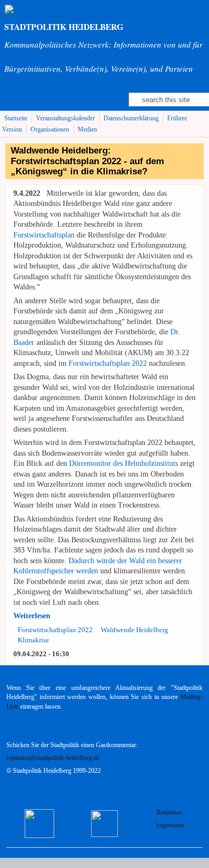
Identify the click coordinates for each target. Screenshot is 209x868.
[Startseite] (22, 10)
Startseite (15, 118)
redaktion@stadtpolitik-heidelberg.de (53, 758)
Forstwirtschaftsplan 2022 (108, 363)
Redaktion (170, 812)
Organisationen (50, 129)
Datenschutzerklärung (131, 118)
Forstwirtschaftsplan (43, 235)
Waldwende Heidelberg (134, 630)
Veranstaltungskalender (65, 118)
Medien (87, 129)
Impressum (170, 825)
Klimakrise (33, 640)
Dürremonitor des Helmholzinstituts (123, 463)
